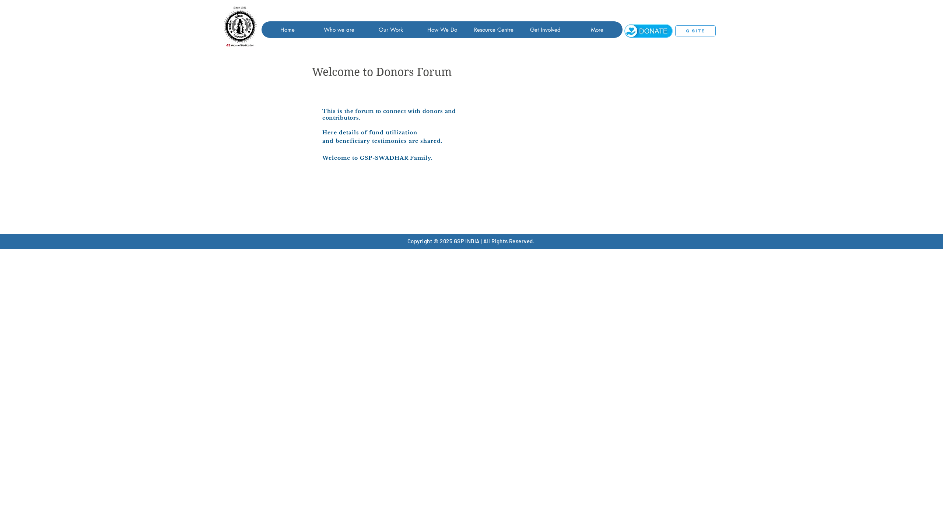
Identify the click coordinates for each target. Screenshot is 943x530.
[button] (339, 29)
